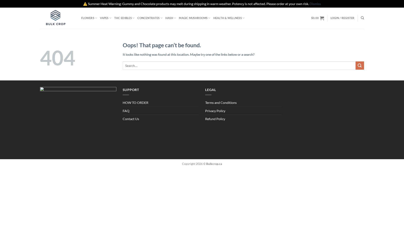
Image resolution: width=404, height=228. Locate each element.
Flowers (87, 18)
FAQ (126, 111)
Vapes (104, 18)
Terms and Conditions (221, 102)
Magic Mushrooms (193, 18)
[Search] (362, 18)
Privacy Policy (215, 111)
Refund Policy (215, 119)
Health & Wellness (227, 18)
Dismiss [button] (315, 4)
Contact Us (131, 119)
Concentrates (148, 18)
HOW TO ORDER (135, 102)
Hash (169, 18)
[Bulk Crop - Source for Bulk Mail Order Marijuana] (57, 18)
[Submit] (360, 65)
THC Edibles (123, 18)
